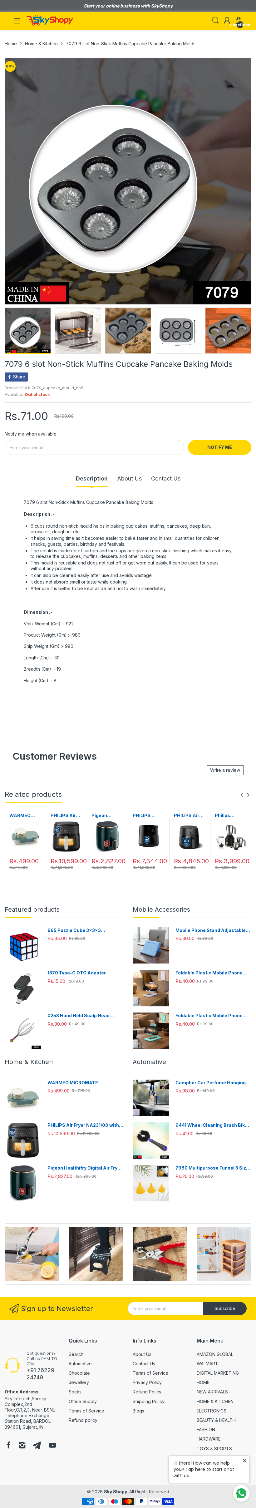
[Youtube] (52, 1446)
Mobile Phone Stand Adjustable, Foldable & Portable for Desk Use (212, 931)
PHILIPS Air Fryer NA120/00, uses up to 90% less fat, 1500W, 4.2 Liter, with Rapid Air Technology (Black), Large (189, 816)
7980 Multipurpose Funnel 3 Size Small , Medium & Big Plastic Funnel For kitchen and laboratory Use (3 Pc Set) (212, 1168)
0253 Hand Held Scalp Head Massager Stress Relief (78, 1016)
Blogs (138, 1410)
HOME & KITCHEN (215, 1401)
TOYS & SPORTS (214, 1448)
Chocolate (79, 1373)
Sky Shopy (115, 1491)
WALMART (207, 1363)
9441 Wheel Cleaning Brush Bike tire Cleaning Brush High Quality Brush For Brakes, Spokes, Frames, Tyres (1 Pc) (211, 1125)
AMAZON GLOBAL (215, 1354)
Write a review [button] (225, 770)
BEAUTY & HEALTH (216, 1420)
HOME (203, 1382)
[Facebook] (8, 1445)
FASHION (206, 1429)
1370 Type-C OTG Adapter (76, 972)
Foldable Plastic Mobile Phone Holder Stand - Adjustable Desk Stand (210, 973)
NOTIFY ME (219, 447)
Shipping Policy (149, 1401)
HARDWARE (209, 1438)
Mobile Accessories (161, 909)
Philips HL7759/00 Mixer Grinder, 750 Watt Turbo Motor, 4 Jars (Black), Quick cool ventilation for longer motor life (230, 816)
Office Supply (83, 1401)
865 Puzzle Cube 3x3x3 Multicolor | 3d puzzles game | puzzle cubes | (81, 931)
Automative (149, 1062)
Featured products (32, 909)
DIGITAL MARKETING (218, 1373)
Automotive (80, 1363)
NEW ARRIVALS (212, 1391)
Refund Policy (147, 1391)
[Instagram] (22, 1445)
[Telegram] (37, 1446)
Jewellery (79, 1382)
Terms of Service (86, 1410)
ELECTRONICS (211, 1410)
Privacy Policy (147, 1382)
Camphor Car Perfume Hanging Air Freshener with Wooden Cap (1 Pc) (212, 1083)
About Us (142, 1354)
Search (76, 1354)
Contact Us (144, 1363)
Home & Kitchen (29, 1062)
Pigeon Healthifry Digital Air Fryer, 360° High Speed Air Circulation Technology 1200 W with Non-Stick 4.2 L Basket (106, 816)
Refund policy (83, 1420)
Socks (75, 1391)
